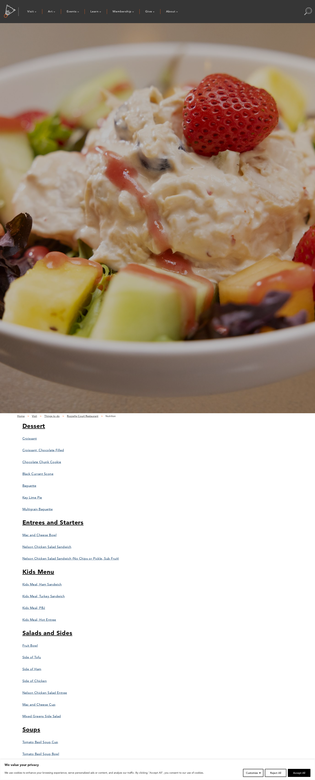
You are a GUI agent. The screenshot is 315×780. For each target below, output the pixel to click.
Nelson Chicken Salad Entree (44, 693)
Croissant (29, 438)
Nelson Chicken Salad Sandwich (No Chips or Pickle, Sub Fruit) (70, 558)
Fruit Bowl (30, 645)
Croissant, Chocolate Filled (43, 450)
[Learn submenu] (100, 12)
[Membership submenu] (133, 12)
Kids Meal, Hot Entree (39, 620)
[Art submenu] (54, 12)
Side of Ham (31, 669)
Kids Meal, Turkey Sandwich (43, 596)
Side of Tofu (31, 657)
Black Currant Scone (38, 474)
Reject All (275, 773)
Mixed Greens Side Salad (41, 716)
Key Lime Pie (32, 497)
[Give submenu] (154, 12)
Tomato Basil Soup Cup (40, 742)
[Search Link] (308, 11)
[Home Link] (10, 11)
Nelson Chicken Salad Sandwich (46, 547)
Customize (252, 773)
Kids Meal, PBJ (33, 608)
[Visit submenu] (35, 12)
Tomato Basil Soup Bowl (40, 754)
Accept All (299, 773)
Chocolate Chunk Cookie (41, 462)
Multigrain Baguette (37, 509)
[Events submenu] (78, 12)
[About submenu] (177, 12)
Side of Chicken (34, 681)
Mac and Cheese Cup (39, 704)
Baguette (29, 486)
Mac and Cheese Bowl (39, 535)
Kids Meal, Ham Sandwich (42, 584)
